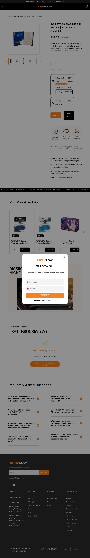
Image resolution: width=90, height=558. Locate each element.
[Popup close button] (64, 257)
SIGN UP (45, 295)
